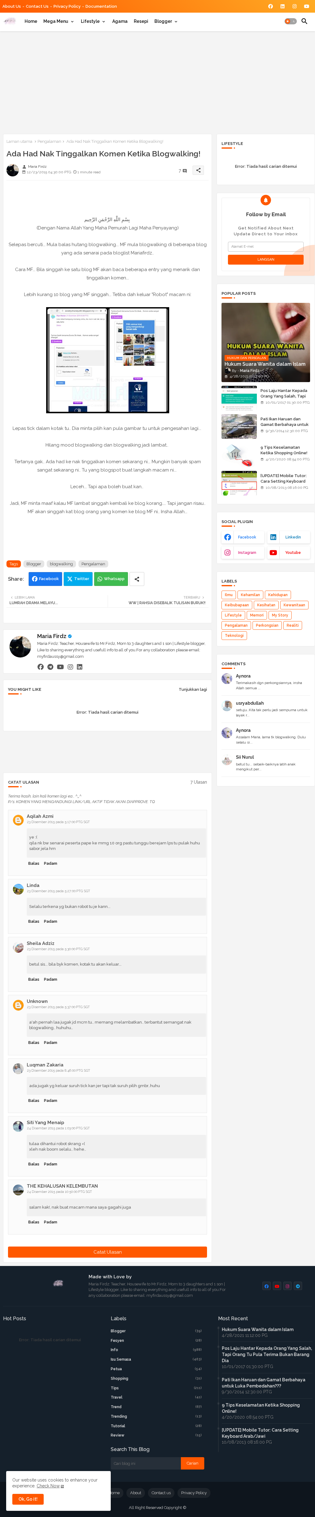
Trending (156, 1416)
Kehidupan (278, 595)
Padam (50, 863)
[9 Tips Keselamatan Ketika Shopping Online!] (239, 455)
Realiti (293, 625)
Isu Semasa (156, 1359)
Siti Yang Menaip (45, 1122)
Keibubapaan (237, 605)
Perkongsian (267, 625)
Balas (33, 863)
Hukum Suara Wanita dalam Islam (257, 1329)
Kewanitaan (294, 605)
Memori (257, 615)
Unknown (37, 1001)
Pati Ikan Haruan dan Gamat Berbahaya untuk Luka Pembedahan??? (285, 424)
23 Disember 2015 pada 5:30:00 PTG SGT (58, 949)
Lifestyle (90, 21)
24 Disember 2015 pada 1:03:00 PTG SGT (58, 1128)
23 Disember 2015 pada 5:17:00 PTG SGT (58, 822)
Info (156, 1350)
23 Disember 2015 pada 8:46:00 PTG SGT (58, 1071)
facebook (247, 537)
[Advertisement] (157, 81)
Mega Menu (55, 21)
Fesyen (156, 1340)
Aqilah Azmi (40, 816)
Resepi (141, 21)
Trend (156, 1407)
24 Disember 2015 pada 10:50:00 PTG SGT (59, 1192)
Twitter (81, 578)
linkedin (293, 537)
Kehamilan (250, 595)
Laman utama (19, 141)
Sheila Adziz (40, 943)
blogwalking (61, 564)
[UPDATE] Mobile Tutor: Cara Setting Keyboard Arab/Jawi (284, 481)
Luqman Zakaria (45, 1065)
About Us (11, 6)
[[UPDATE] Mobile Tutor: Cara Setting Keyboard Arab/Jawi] (239, 483)
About (135, 1492)
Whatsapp (114, 578)
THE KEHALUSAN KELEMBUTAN (62, 1186)
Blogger (163, 21)
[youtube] (60, 667)
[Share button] (137, 579)
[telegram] (50, 667)
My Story (280, 615)
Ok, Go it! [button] (28, 1499)
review (156, 1435)
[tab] (31, 21)
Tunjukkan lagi (193, 689)
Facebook (49, 578)
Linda (33, 885)
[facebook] (41, 667)
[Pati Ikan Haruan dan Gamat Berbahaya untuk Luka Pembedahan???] (239, 426)
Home (31, 21)
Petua (156, 1369)
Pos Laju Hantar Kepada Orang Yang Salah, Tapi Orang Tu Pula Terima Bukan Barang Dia (284, 399)
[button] (291, 21)
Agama (120, 21)
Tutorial (156, 1426)
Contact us (37, 6)
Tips (156, 1388)
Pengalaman (49, 141)
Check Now (48, 1485)
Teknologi (234, 635)
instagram (247, 552)
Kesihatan (266, 605)
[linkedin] (79, 667)
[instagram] (70, 667)
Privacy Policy (67, 6)
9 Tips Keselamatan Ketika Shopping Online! (284, 450)
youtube (293, 552)
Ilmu (229, 595)
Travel (156, 1397)
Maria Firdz (51, 636)
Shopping (156, 1378)
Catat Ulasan (108, 1252)
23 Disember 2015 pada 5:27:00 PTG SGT (58, 891)
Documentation (101, 6)
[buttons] (270, 6)
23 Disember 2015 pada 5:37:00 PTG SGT (58, 1007)
